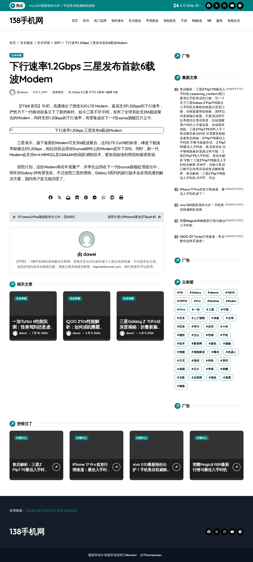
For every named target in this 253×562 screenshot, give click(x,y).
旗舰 (228, 343)
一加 (197, 309)
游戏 (196, 360)
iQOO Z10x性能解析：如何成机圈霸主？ (83, 327)
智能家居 (169, 21)
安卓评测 (16, 55)
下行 (93, 92)
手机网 (30, 510)
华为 (196, 326)
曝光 (216, 352)
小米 (225, 326)
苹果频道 (152, 21)
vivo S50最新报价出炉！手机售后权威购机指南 (202, 207)
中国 (225, 309)
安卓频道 (135, 21)
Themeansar (152, 555)
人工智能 (199, 318)
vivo (182, 309)
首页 (75, 21)
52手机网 (56, 510)
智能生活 (234, 21)
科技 (211, 360)
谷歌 (182, 377)
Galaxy (196, 292)
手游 (184, 21)
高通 (228, 377)
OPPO (183, 301)
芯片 (196, 369)
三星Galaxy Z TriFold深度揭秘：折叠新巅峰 (140, 327)
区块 (182, 326)
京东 (182, 318)
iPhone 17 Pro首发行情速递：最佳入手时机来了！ (202, 191)
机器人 (232, 352)
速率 (109, 92)
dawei (89, 254)
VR (209, 21)
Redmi (232, 301)
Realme (214, 301)
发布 (101, 92)
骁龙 (213, 377)
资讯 (86, 21)
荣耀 (225, 369)
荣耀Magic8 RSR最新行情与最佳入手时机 (203, 223)
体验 (216, 318)
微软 (182, 335)
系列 (225, 360)
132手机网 (42, 510)
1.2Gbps (75, 92)
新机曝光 (117, 21)
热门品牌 (100, 21)
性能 (211, 335)
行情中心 (21, 437)
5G (181, 292)
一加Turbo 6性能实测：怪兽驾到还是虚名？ (31, 327)
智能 (182, 352)
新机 (213, 343)
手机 (225, 335)
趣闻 (219, 21)
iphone (214, 292)
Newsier (131, 555)
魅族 (182, 386)
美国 (182, 369)
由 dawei (22, 92)
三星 (85, 92)
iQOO (231, 292)
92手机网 (70, 510)
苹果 (211, 369)
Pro (198, 301)
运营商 (198, 377)
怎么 (196, 335)
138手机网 (26, 20)
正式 (182, 360)
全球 (231, 318)
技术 (182, 343)
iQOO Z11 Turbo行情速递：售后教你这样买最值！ (202, 239)
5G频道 (197, 21)
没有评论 (57, 92)
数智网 (198, 343)
